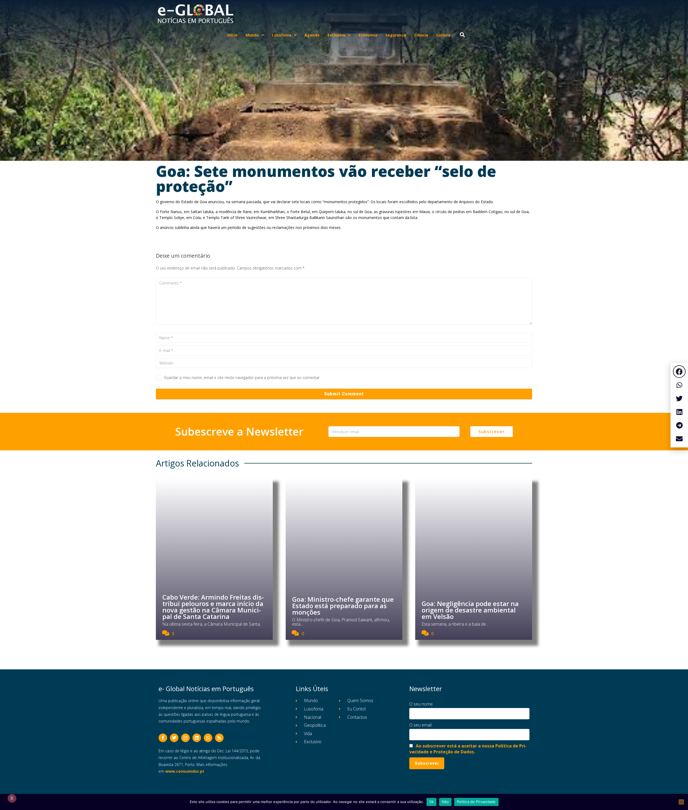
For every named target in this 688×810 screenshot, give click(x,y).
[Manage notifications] (12, 798)
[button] (679, 372)
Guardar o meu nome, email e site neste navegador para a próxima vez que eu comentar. (242, 377)
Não (445, 802)
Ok (431, 802)
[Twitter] (174, 738)
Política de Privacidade (476, 802)
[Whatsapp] (208, 738)
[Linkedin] (196, 738)
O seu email (420, 725)
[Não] (681, 802)
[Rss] (219, 738)
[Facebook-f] (163, 738)
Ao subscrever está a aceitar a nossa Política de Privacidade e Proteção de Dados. (468, 749)
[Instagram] (185, 738)
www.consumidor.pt (184, 771)
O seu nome (421, 704)
